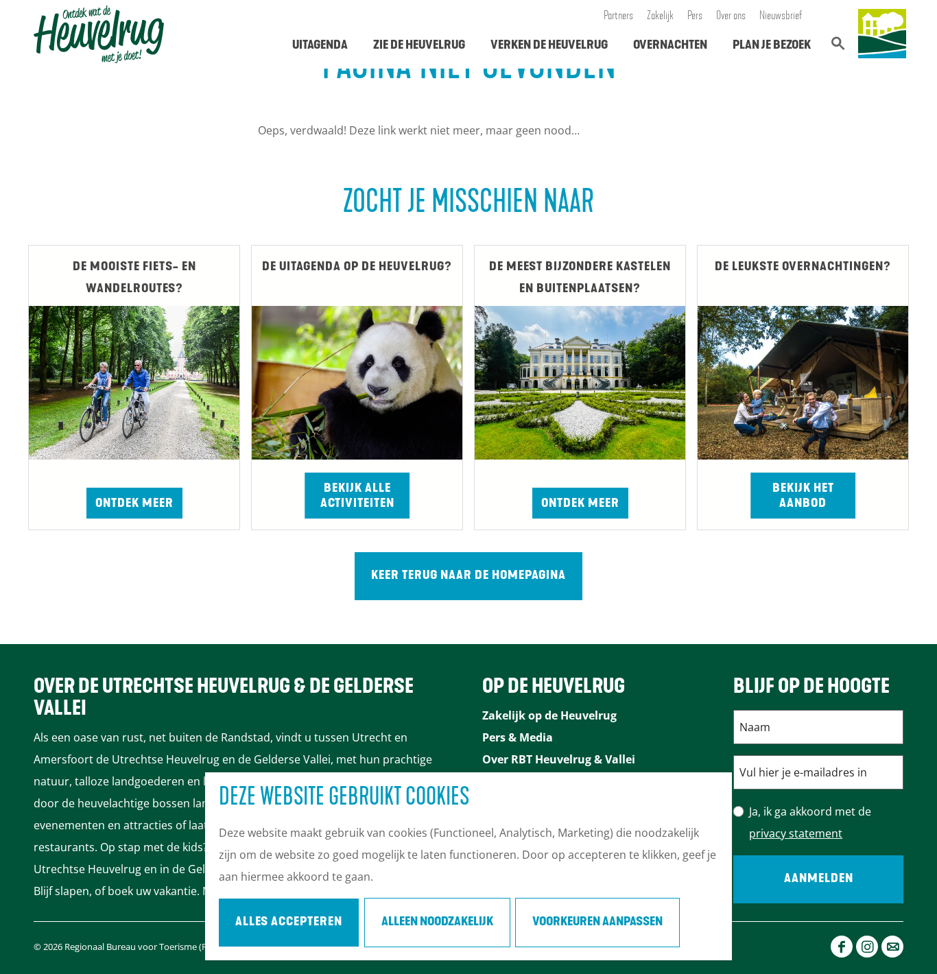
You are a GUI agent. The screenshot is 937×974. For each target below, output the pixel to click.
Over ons (731, 16)
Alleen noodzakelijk (437, 922)
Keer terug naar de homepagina (468, 576)
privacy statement (795, 833)
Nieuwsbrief (781, 16)
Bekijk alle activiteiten (357, 496)
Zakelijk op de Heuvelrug (549, 715)
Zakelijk (660, 16)
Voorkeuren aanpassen (597, 922)
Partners (618, 16)
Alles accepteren (288, 922)
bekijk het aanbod (803, 496)
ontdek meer (580, 504)
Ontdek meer (134, 504)
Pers (694, 16)
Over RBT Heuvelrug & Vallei (558, 759)
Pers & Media (517, 737)
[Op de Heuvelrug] (882, 34)
